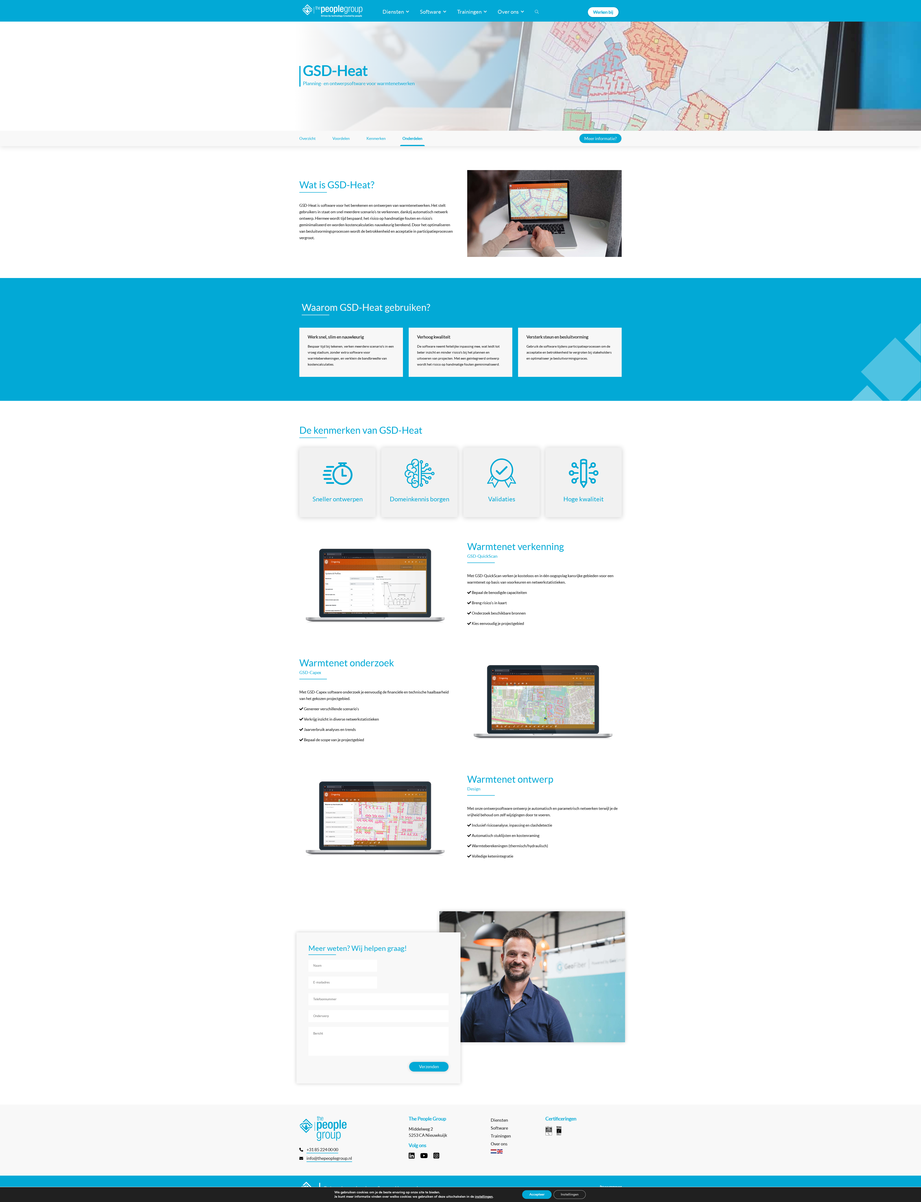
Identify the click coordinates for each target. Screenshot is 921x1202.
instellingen (484, 1197)
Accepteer (536, 1194)
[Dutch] (494, 1151)
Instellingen (570, 1194)
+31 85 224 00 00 (322, 1149)
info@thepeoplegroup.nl (329, 1158)
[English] (500, 1151)
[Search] (537, 12)
